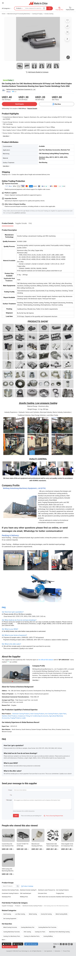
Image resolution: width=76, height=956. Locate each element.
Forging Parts (60, 893)
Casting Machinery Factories (11, 932)
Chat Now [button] (57, 104)
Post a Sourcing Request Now (53, 816)
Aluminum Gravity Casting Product (29, 890)
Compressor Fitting (24, 716)
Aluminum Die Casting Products (11, 890)
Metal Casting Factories (10, 927)
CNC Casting (27, 932)
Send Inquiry (19, 104)
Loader (24, 718)
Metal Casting (33, 914)
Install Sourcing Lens (11, 947)
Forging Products (15, 718)
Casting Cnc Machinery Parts (11, 936)
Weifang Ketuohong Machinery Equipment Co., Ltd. (21, 89)
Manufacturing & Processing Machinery (18, 14)
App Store (6, 944)
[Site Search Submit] (49, 8)
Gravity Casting (48, 14)
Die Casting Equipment (9, 918)
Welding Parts (24, 897)
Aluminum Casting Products (21, 714)
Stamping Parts (6, 897)
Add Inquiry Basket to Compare (38, 72)
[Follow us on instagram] (66, 944)
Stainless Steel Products (9, 716)
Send (15, 815)
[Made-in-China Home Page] (38, 3)
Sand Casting (7, 914)
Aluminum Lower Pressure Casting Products (47, 890)
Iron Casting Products (52, 714)
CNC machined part (25, 893)
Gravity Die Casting (46, 914)
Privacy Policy (66, 951)
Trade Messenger (31, 944)
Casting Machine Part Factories (47, 927)
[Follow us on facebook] (61, 944)
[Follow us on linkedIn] (54, 947)
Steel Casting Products (37, 714)
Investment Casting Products (10, 893)
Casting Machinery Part (27, 927)
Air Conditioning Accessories (39, 716)
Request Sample (32, 108)
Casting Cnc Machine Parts (31, 936)
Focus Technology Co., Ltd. (25, 951)
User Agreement (48, 951)
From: (10, 790)
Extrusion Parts (42, 893)
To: (11, 795)
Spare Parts (62, 714)
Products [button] (18, 8)
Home (3, 14)
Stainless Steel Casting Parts (64, 897)
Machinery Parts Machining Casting (59, 932)
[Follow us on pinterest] (72, 944)
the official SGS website (45, 660)
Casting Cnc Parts (40, 932)
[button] (3, 3)
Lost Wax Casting (20, 914)
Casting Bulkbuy (48, 936)
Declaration (57, 951)
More (3, 940)
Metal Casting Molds (61, 914)
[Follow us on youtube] (69, 944)
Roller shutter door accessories (47, 897)
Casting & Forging (37, 14)
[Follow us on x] (64, 944)
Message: (9, 800)
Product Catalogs (28, 886)
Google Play (17, 944)
